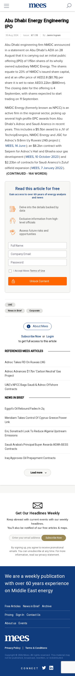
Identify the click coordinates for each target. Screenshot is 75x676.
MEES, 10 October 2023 (42, 157)
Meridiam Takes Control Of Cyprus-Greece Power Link (36, 420)
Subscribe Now (31, 336)
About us (10, 623)
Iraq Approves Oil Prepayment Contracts (30, 458)
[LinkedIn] (50, 668)
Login (50, 336)
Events (23, 623)
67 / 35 (34, 35)
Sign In (20, 614)
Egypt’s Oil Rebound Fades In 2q (24, 408)
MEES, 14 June (15, 146)
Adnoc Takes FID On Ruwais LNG (25, 362)
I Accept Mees (29, 270)
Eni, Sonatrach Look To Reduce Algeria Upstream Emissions (35, 433)
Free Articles (13, 606)
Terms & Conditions (36, 648)
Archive (47, 606)
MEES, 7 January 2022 (47, 168)
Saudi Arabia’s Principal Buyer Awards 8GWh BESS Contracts (36, 446)
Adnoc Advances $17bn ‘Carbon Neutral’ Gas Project (33, 373)
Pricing (9, 614)
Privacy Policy (12, 648)
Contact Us (33, 614)
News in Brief (15, 310)
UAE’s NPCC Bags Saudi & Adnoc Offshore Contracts (31, 387)
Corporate (34, 310)
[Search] (69, 5)
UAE (10, 304)
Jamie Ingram (54, 35)
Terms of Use (37, 270)
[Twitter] (44, 668)
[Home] (37, 6)
